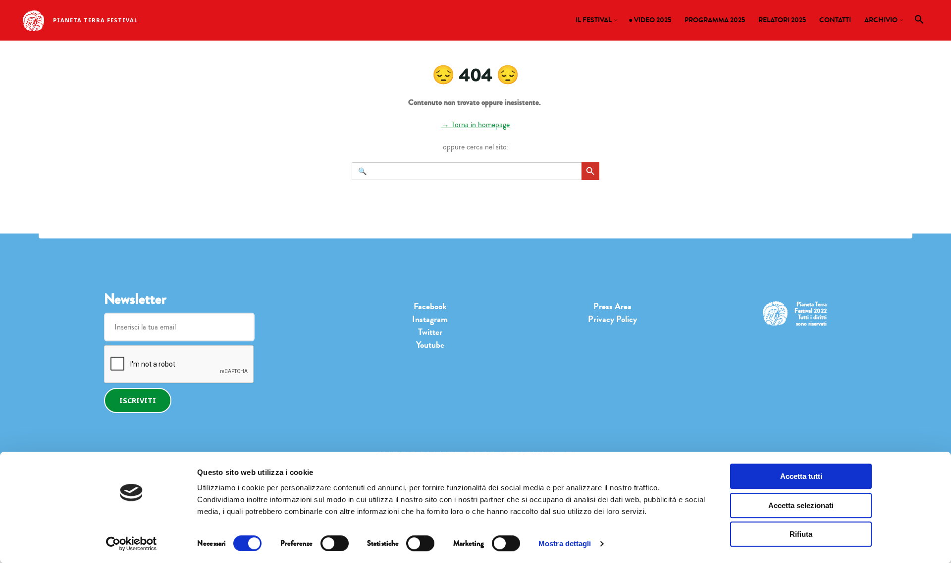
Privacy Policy (612, 319)
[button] (919, 22)
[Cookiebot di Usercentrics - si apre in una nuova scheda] (131, 543)
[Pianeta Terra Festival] (33, 19)
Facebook (430, 306)
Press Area (612, 306)
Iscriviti (137, 400)
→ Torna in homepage (475, 124)
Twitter (430, 332)
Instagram (430, 319)
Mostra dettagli (564, 543)
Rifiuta (801, 534)
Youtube (430, 344)
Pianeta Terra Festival (95, 20)
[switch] (334, 543)
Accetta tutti (801, 476)
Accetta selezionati (801, 505)
